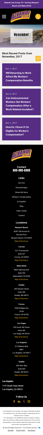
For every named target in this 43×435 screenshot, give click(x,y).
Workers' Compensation (21, 197)
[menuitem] (11, 430)
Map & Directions (21, 241)
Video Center (21, 211)
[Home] (21, 16)
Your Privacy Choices (30, 428)
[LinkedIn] (19, 401)
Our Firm (21, 183)
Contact (21, 215)
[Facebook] (14, 401)
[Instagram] (29, 401)
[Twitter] (24, 401)
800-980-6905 (21, 170)
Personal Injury (21, 187)
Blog (21, 206)
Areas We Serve (21, 192)
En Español (21, 202)
